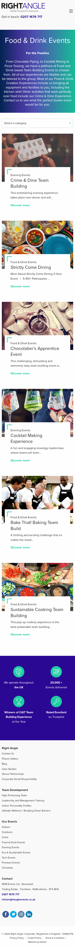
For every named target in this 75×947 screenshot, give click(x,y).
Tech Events (8, 857)
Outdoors (7, 832)
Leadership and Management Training (23, 800)
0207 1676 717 (31, 17)
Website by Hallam (37, 942)
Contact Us (8, 753)
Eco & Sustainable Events (16, 852)
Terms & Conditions (55, 938)
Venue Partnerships (13, 774)
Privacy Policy (17, 938)
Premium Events (11, 862)
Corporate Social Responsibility (19, 779)
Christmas (7, 867)
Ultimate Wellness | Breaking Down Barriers (26, 810)
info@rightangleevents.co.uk (18, 899)
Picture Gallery (10, 758)
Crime (5, 837)
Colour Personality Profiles (16, 805)
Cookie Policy (34, 938)
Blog (4, 763)
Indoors (6, 827)
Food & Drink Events (13, 842)
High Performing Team (14, 795)
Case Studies (9, 769)
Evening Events (10, 847)
